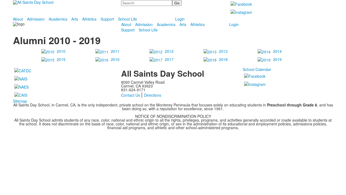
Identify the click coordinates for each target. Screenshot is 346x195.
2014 (277, 51)
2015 (61, 59)
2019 (277, 59)
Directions (152, 95)
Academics (58, 19)
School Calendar (257, 69)
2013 (223, 51)
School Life (127, 19)
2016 (115, 59)
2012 (169, 51)
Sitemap (20, 101)
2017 (169, 59)
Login (180, 19)
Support (107, 19)
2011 (115, 51)
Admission (36, 19)
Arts (74, 19)
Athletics (89, 19)
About (18, 19)
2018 (223, 59)
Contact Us (130, 95)
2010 (61, 51)
